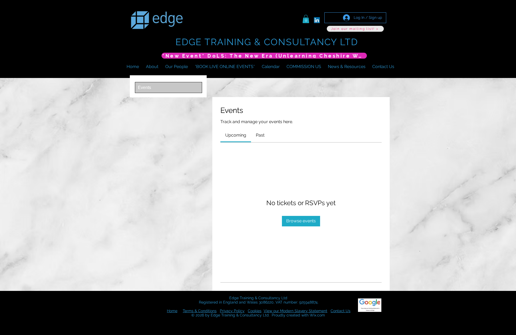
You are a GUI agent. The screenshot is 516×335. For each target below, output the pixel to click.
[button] (305, 19)
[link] (235, 135)
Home (172, 311)
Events (144, 87)
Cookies (254, 311)
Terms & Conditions (200, 311)
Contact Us (340, 311)
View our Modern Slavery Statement (295, 311)
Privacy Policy (232, 311)
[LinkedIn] (317, 20)
